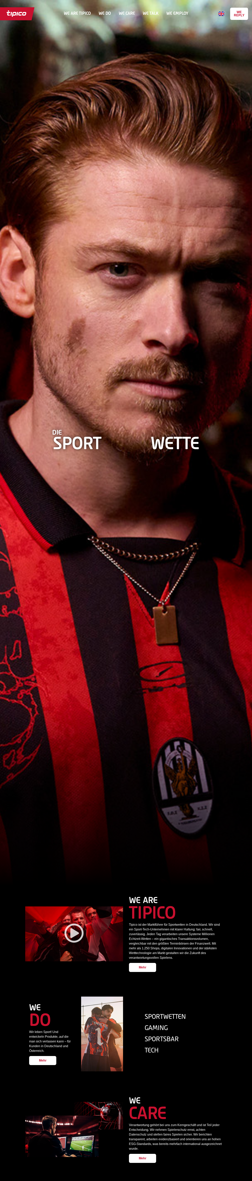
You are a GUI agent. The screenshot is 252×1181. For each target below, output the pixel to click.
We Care (127, 14)
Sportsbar (162, 1039)
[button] (74, 933)
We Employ (177, 14)
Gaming (156, 1028)
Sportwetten (165, 1017)
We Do (105, 14)
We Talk (150, 14)
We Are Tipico (77, 14)
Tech (152, 1051)
